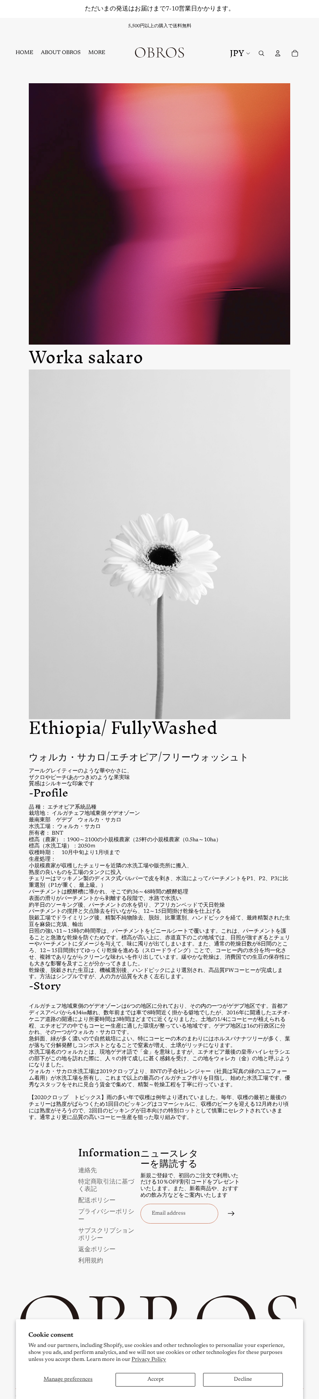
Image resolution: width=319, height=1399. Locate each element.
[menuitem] (96, 53)
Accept (155, 1379)
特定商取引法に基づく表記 (106, 1184)
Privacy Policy (148, 1359)
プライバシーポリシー (106, 1214)
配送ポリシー (97, 1200)
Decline (243, 1379)
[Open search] (261, 53)
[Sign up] (231, 1214)
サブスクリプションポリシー (106, 1233)
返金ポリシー (97, 1249)
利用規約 (90, 1260)
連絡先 (87, 1170)
